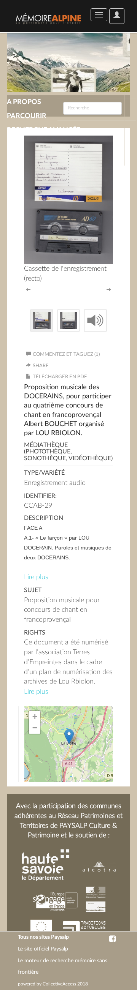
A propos (24, 102)
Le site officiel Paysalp (43, 949)
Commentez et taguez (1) (66, 354)
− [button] (34, 728)
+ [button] (34, 716)
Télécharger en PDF (60, 376)
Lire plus (36, 577)
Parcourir (26, 116)
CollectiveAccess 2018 (65, 984)
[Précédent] (28, 289)
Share (41, 365)
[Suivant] (109, 289)
